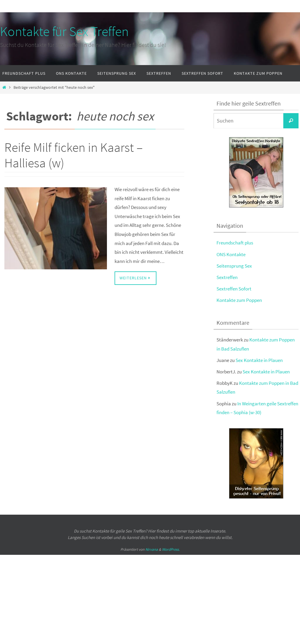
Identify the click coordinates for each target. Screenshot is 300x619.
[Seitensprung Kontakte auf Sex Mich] (256, 206)
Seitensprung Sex (234, 266)
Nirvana (151, 549)
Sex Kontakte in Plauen (259, 360)
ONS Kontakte (231, 254)
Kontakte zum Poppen (239, 300)
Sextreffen (227, 277)
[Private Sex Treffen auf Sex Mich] (256, 497)
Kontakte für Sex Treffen (64, 31)
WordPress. (171, 549)
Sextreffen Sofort (234, 288)
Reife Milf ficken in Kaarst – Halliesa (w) (73, 155)
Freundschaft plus (235, 242)
